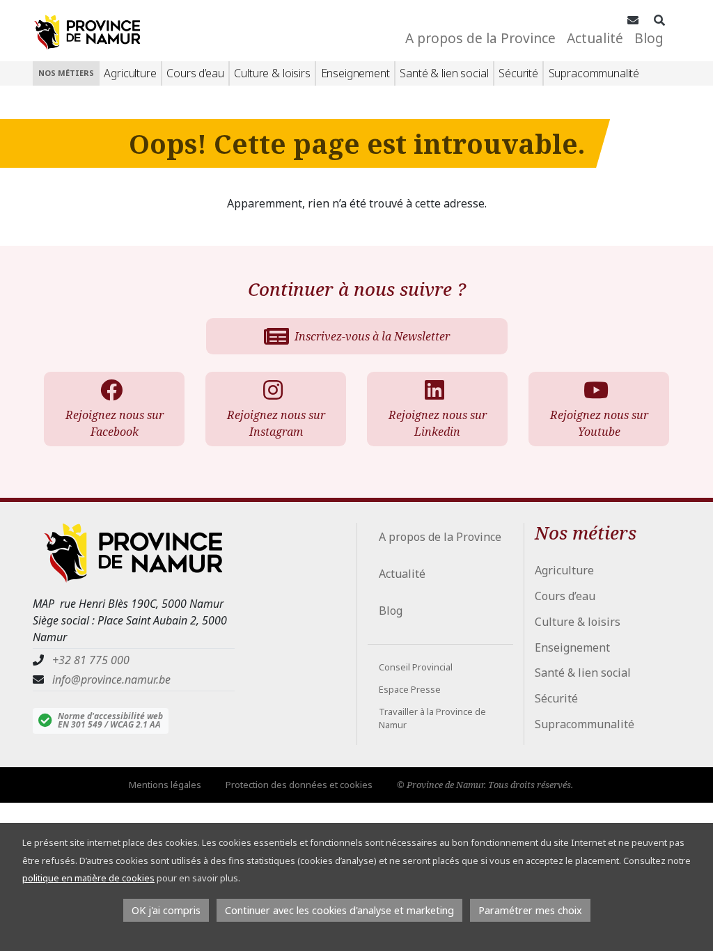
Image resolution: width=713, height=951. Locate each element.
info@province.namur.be (111, 679)
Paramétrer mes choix (530, 910)
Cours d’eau (195, 73)
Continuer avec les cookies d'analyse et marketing (339, 910)
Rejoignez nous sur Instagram (276, 423)
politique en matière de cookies (88, 878)
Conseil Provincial (416, 667)
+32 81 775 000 (91, 660)
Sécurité (518, 73)
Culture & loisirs (272, 73)
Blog (649, 38)
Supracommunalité (594, 73)
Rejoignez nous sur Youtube (599, 423)
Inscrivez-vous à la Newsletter (372, 336)
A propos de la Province (480, 38)
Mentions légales (165, 784)
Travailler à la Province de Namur (432, 718)
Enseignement (355, 73)
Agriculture (130, 73)
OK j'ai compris (166, 910)
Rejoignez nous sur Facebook (114, 423)
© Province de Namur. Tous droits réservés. (485, 784)
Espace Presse (410, 689)
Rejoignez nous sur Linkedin (438, 423)
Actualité (595, 38)
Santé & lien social (444, 73)
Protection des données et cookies (299, 784)
